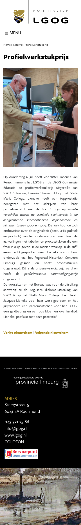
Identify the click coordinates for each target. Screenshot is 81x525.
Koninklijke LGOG (40, 12)
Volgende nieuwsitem (52, 332)
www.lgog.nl (15, 435)
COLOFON (14, 442)
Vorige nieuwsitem (17, 332)
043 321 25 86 (16, 421)
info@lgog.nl (15, 428)
